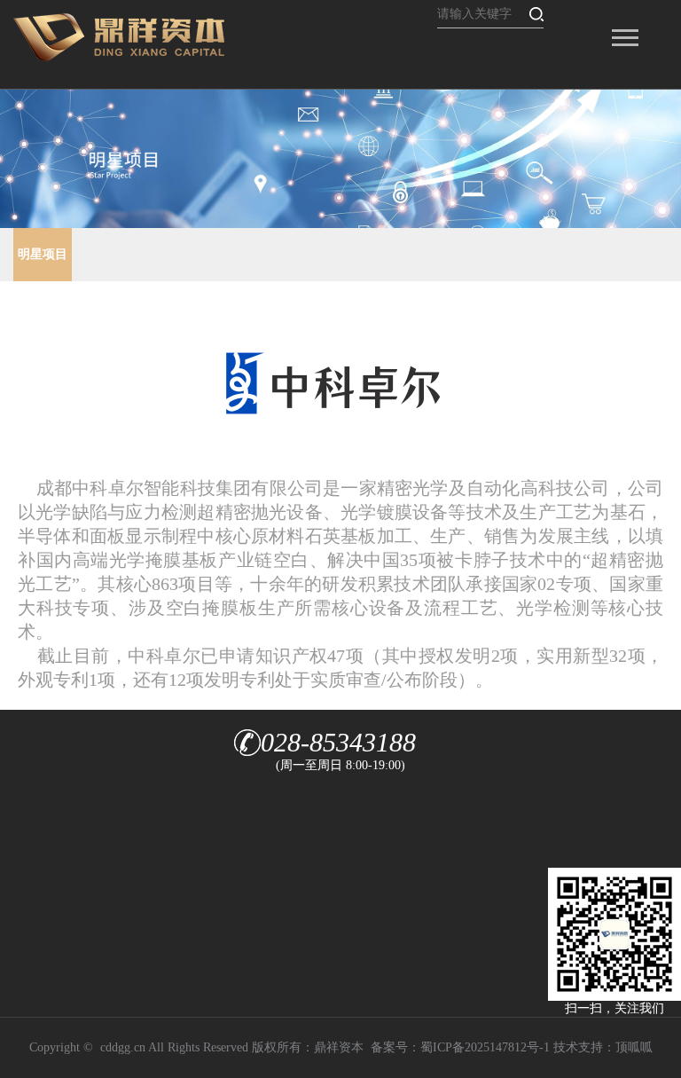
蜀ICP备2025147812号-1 (485, 1047)
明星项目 (42, 254)
